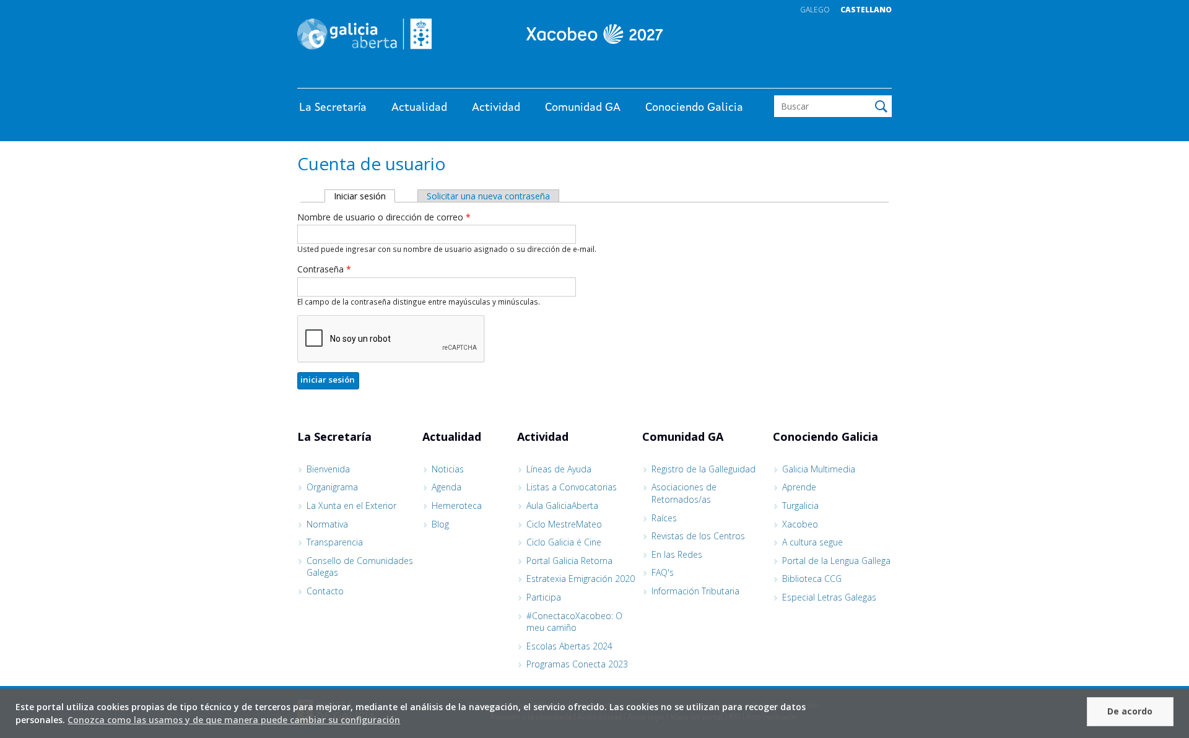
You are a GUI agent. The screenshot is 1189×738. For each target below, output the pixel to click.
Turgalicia (800, 505)
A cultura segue (812, 542)
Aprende (799, 487)
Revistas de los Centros (698, 536)
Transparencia (335, 542)
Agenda (446, 487)
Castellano (866, 9)
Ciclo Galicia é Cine (563, 542)
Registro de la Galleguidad (703, 469)
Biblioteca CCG (812, 578)
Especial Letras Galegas (829, 597)
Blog (440, 524)
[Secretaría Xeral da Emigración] (594, 34)
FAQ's (662, 572)
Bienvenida (328, 469)
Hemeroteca (457, 505)
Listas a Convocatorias (571, 487)
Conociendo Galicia (694, 107)
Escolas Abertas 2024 (569, 646)
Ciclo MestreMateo (564, 524)
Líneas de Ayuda (558, 469)
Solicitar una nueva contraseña (488, 196)
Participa (543, 597)
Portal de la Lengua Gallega (836, 561)
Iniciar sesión (364, 196)
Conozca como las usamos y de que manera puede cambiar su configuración (234, 720)
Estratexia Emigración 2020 (580, 578)
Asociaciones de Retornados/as (683, 493)
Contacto (325, 591)
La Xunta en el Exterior (351, 505)
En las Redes (676, 554)
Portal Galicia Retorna (569, 561)
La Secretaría (333, 107)
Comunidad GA (583, 107)
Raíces (664, 518)
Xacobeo (800, 524)
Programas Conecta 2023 (577, 664)
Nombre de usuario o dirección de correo (384, 217)
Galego (815, 9)
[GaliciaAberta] (835, 76)
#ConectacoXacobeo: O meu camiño (574, 622)
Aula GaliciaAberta (562, 505)
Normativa (327, 524)
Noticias (448, 469)
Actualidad (419, 107)
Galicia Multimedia (818, 469)
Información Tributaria (695, 591)
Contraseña (324, 269)
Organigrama (332, 487)
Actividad (496, 107)
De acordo (1129, 711)
